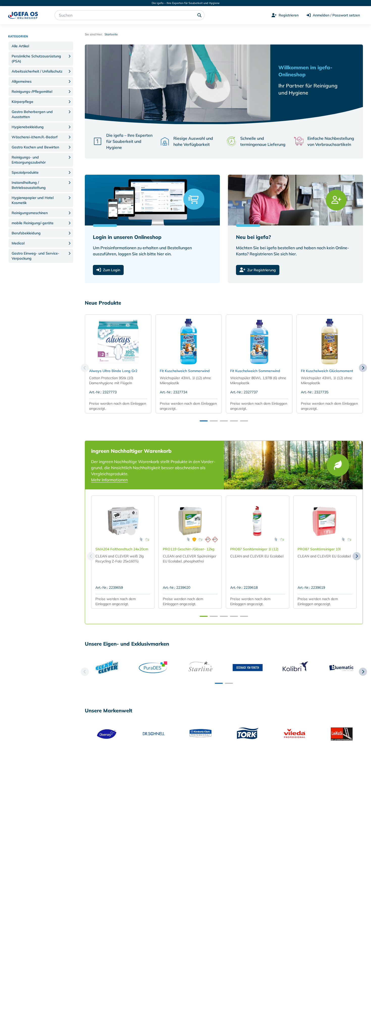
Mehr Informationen (109, 479)
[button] (41, 46)
